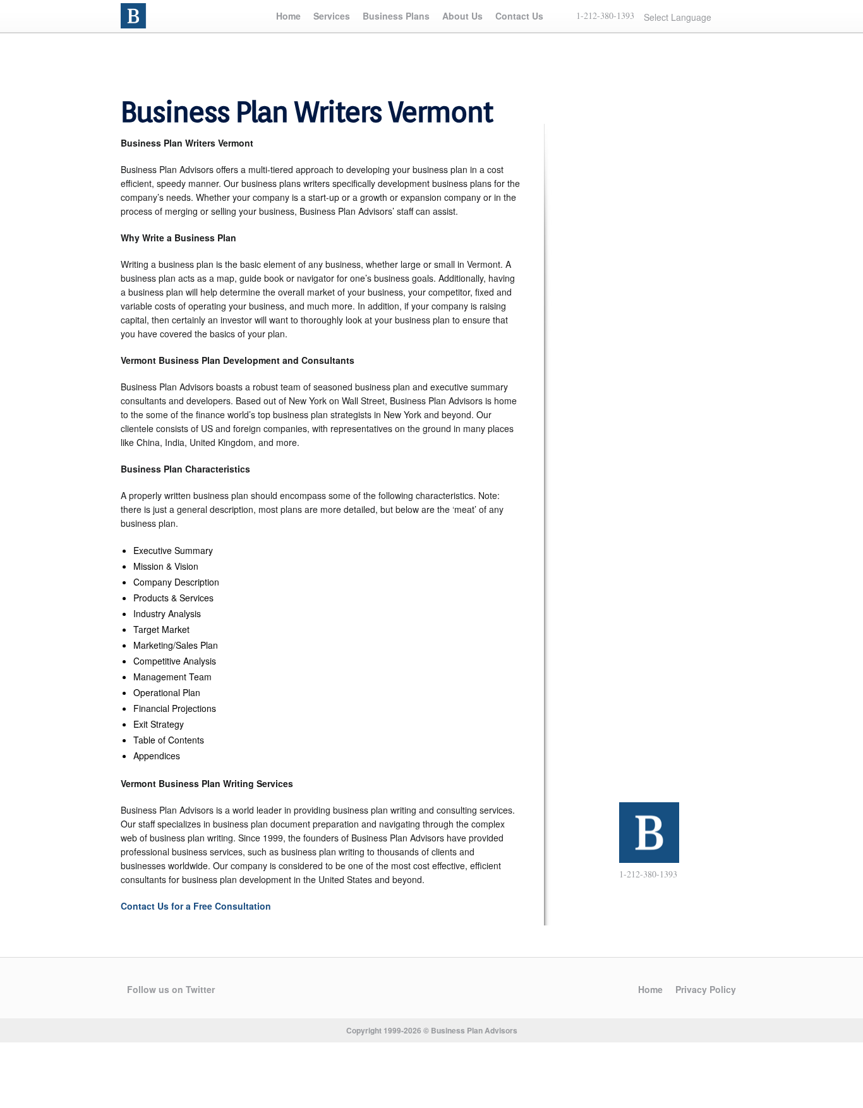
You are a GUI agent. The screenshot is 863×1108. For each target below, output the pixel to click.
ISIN (135, 15)
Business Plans (396, 15)
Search (736, 16)
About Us (462, 15)
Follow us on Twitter (171, 989)
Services (331, 15)
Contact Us (519, 15)
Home (288, 15)
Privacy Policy (705, 989)
